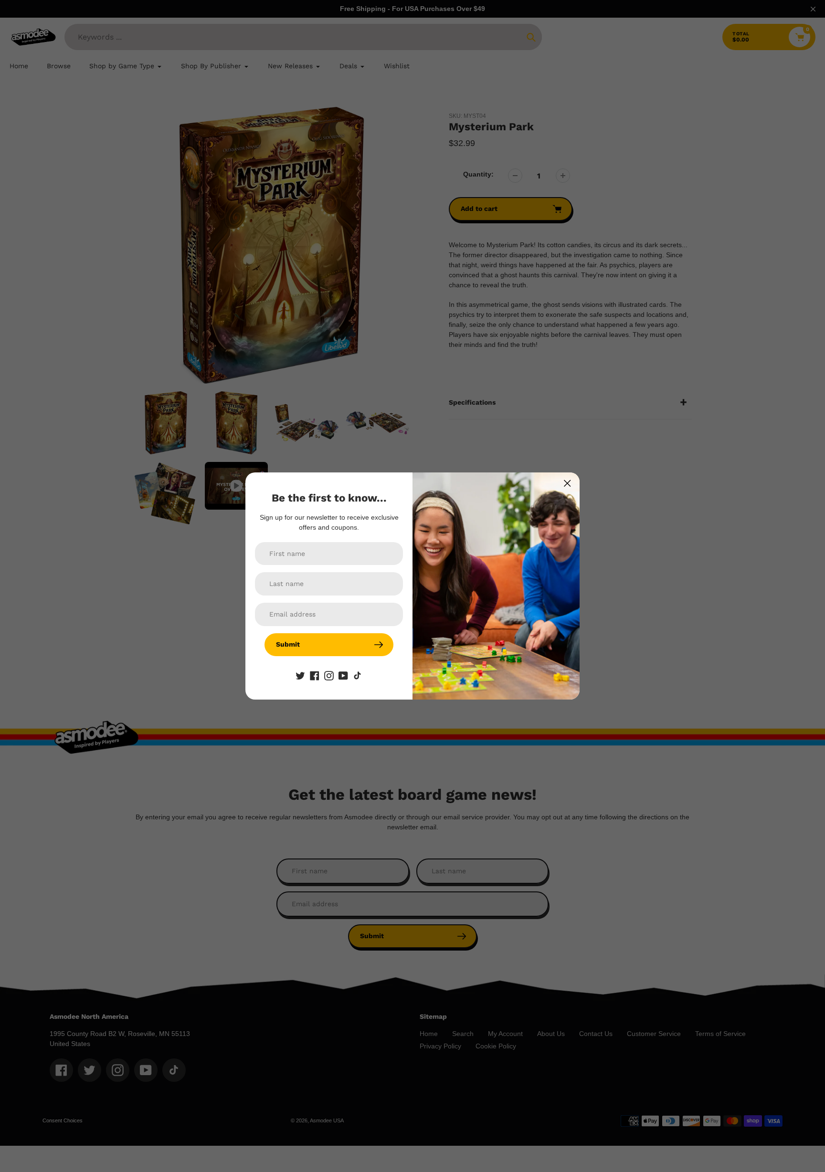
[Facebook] (314, 675)
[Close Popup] (567, 483)
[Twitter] (300, 675)
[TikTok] (357, 675)
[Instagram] (329, 675)
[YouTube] (343, 675)
